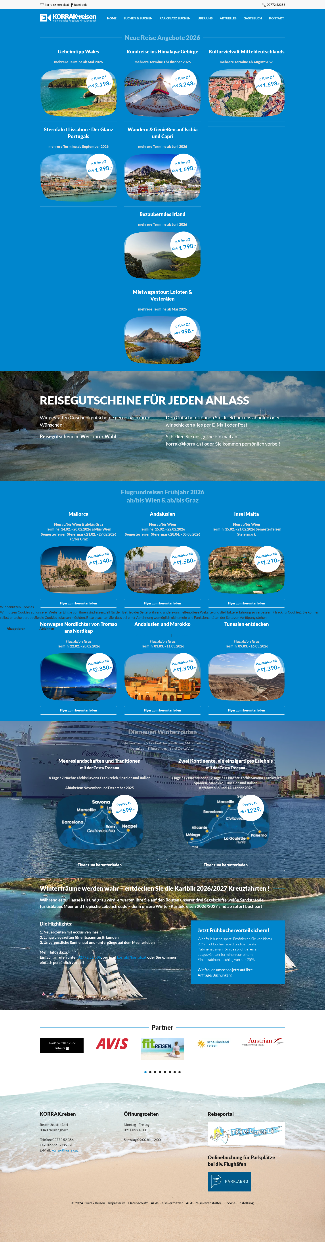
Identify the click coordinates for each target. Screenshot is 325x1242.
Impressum (181, 635)
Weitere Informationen (152, 635)
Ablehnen (46, 628)
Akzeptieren (16, 628)
